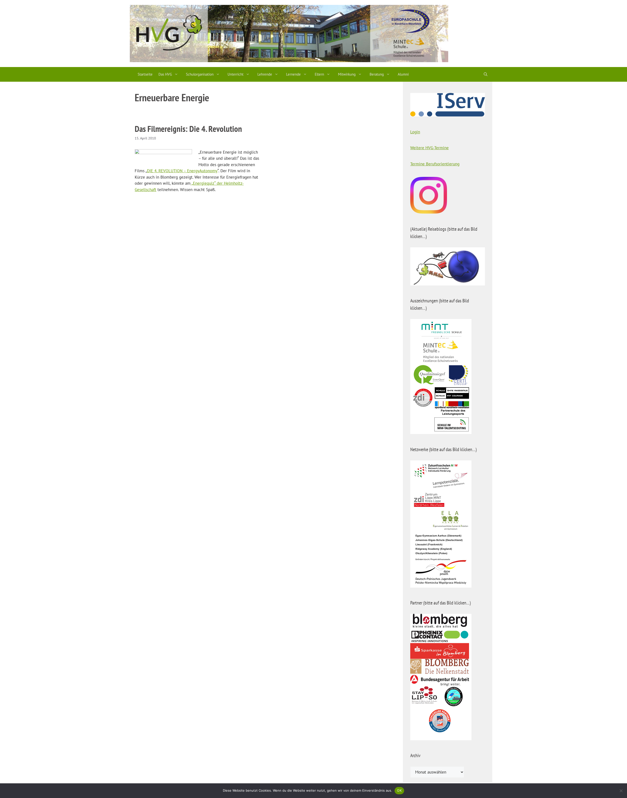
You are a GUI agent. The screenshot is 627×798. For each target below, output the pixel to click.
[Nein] (620, 790)
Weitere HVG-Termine (429, 147)
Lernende (293, 74)
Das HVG (165, 74)
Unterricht (235, 74)
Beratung (377, 74)
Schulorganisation (200, 74)
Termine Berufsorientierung (434, 164)
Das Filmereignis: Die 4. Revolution (188, 128)
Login (415, 132)
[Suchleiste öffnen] (485, 74)
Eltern (319, 74)
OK (399, 790)
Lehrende (264, 74)
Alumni (403, 74)
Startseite (145, 74)
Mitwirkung (347, 74)
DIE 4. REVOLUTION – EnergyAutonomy (182, 170)
